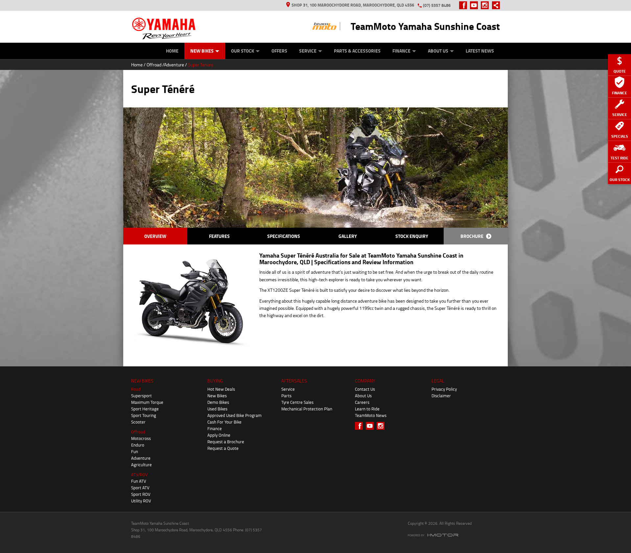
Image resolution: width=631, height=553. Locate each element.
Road (136, 389)
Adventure (174, 64)
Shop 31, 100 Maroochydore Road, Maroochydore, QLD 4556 (353, 5)
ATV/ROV (139, 474)
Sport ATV (140, 487)
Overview (155, 236)
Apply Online (218, 435)
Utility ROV (141, 500)
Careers (362, 402)
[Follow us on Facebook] (464, 5)
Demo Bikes (218, 402)
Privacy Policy (444, 389)
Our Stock (242, 50)
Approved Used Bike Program (234, 415)
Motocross (141, 438)
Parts (286, 395)
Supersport (141, 395)
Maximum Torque (147, 402)
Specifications (283, 236)
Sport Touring (143, 415)
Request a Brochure (225, 441)
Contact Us (365, 389)
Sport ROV (141, 494)
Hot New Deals (221, 389)
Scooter (138, 422)
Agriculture (141, 464)
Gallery (348, 236)
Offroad (154, 64)
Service (307, 50)
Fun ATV (138, 481)
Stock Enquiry (411, 236)
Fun (134, 451)
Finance (401, 50)
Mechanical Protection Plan (306, 408)
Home (172, 50)
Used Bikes (217, 408)
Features (219, 236)
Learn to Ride (367, 408)
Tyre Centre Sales (297, 402)
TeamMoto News (370, 415)
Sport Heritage (145, 408)
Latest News (480, 50)
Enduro (137, 445)
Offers (279, 50)
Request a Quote (223, 448)
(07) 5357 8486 (437, 5)
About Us (438, 50)
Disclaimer (441, 395)
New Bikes (202, 50)
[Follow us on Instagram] (486, 5)
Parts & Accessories (357, 50)
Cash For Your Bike (224, 422)
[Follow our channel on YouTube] (475, 5)
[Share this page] (494, 5)
